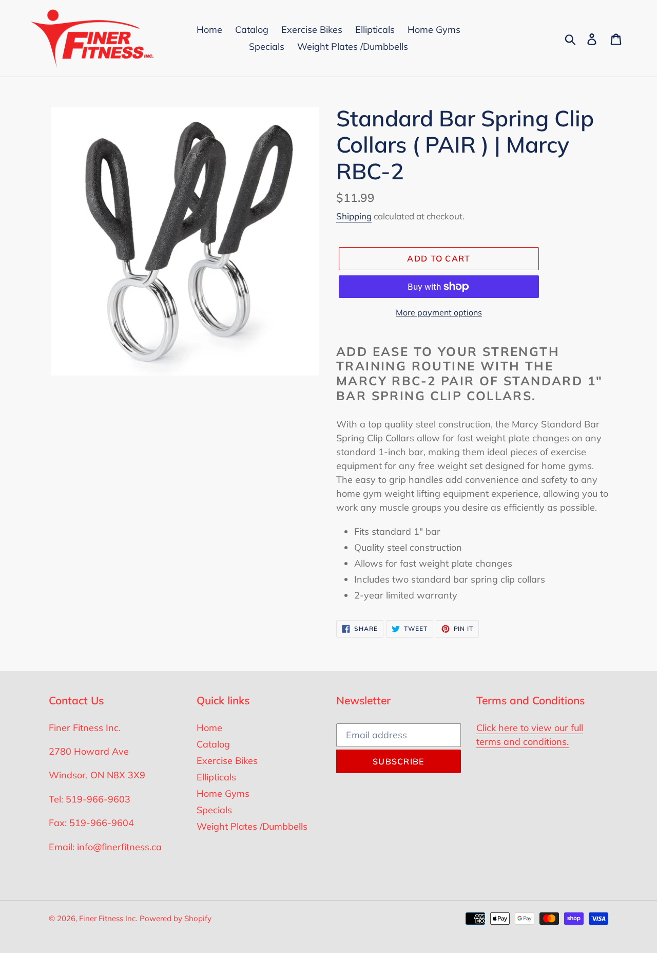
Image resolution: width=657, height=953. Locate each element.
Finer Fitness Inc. (108, 918)
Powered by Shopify (175, 918)
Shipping (354, 216)
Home (209, 728)
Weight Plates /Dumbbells (252, 826)
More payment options (439, 312)
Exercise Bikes (227, 761)
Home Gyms (223, 793)
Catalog (213, 744)
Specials (214, 810)
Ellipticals (216, 777)
